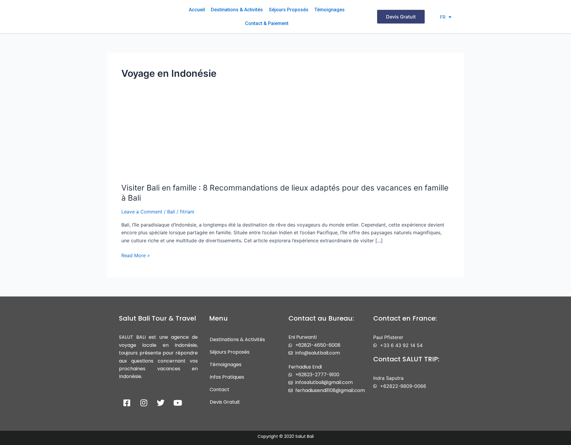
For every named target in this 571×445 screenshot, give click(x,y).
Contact (219, 389)
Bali (171, 212)
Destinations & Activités (237, 10)
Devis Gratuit (225, 402)
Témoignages (329, 10)
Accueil (197, 10)
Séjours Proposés (288, 10)
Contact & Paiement (266, 23)
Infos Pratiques (227, 377)
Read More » (135, 255)
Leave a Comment (141, 212)
